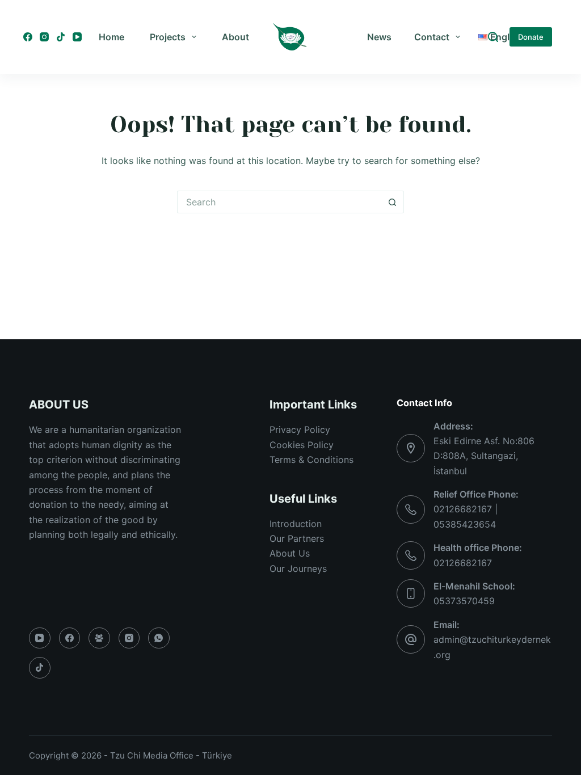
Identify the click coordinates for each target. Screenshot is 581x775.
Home (111, 37)
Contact (431, 37)
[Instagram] (44, 36)
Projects (168, 37)
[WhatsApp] (159, 638)
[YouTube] (77, 36)
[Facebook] (27, 36)
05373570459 (464, 600)
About (235, 37)
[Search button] (392, 202)
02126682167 (462, 562)
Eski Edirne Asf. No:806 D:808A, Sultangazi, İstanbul (483, 456)
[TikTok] (60, 36)
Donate (531, 36)
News (379, 37)
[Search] (493, 37)
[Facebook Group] (99, 638)
